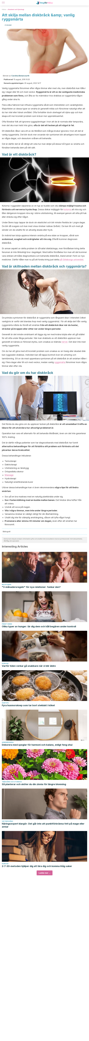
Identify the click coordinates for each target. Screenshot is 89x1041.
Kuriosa (5, 663)
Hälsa (4, 9)
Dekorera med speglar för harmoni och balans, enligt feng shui (37, 744)
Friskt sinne (7, 624)
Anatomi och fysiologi (16, 9)
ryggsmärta (60, 362)
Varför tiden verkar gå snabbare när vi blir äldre (29, 666)
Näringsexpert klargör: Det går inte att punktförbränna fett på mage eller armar (43, 825)
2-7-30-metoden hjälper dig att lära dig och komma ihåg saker (37, 866)
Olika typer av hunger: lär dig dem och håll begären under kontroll (39, 626)
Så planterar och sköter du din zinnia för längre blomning (34, 784)
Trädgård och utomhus (12, 782)
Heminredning (8, 742)
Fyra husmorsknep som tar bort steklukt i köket (28, 705)
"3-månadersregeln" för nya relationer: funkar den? (31, 587)
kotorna (68, 209)
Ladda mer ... (45, 873)
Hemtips (5, 703)
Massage (9, 475)
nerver (64, 342)
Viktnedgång (7, 821)
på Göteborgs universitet (71, 259)
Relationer (6, 584)
